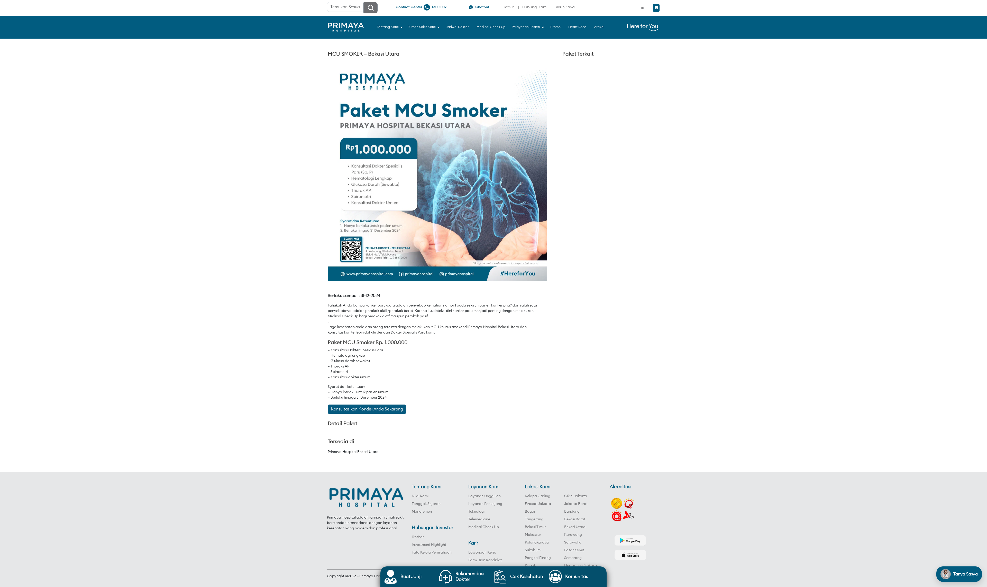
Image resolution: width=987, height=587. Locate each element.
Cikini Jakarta (575, 496)
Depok (530, 565)
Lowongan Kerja (482, 552)
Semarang (573, 558)
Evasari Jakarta (538, 504)
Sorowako (572, 542)
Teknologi (476, 511)
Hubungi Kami (534, 7)
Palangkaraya (537, 542)
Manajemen (422, 511)
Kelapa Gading (537, 496)
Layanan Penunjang (485, 504)
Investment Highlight (429, 545)
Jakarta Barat (576, 504)
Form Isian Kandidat (485, 560)
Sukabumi (533, 550)
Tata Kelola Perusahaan (432, 552)
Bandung (572, 511)
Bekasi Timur (535, 527)
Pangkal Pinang (538, 558)
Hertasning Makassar (582, 565)
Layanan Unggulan (484, 496)
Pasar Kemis (574, 550)
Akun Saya (565, 7)
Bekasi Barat (574, 519)
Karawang (573, 535)
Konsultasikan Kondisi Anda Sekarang (367, 409)
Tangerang (534, 519)
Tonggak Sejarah (426, 504)
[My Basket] (656, 8)
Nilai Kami (420, 496)
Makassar (533, 535)
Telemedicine (479, 519)
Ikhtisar (418, 537)
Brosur (509, 7)
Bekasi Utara (575, 527)
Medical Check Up (483, 527)
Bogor (530, 511)
